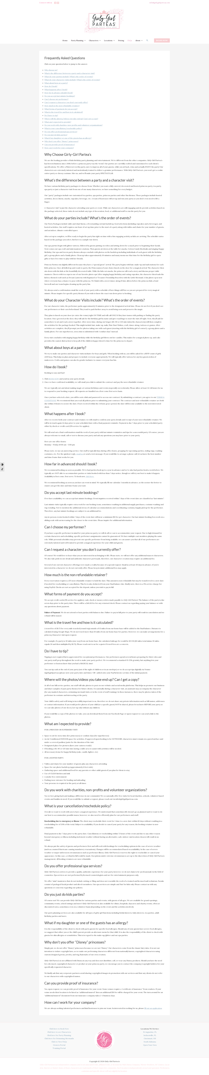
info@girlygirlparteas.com (159, 3)
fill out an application (153, 1008)
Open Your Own (150, 1045)
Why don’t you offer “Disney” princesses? (61, 141)
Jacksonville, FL (149, 1035)
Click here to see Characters (59, 1032)
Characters (93, 40)
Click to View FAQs (59, 1042)
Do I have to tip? (51, 115)
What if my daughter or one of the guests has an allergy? (68, 138)
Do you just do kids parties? (55, 135)
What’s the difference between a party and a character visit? (69, 73)
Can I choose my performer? (56, 99)
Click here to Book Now (59, 1029)
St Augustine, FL (150, 1032)
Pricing (121, 40)
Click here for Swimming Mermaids (59, 1038)
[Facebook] (55, 3)
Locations (108, 40)
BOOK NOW (54, 379)
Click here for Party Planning (59, 1035)
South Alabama (150, 1042)
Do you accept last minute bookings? (59, 96)
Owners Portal (59, 1045)
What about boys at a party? (56, 83)
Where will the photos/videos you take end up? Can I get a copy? (71, 119)
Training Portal (59, 1048)
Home (65, 40)
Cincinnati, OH (150, 1038)
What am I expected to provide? (57, 122)
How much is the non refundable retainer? (62, 106)
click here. (90, 476)
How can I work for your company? (59, 148)
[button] (84, 40)
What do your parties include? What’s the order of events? (68, 76)
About (137, 40)
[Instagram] (58, 3)
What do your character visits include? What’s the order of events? (72, 80)
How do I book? (50, 86)
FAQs (130, 40)
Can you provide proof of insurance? (59, 144)
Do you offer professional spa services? (60, 132)
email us (79, 454)
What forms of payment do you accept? (61, 109)
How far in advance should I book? (58, 93)
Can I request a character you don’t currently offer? (66, 102)
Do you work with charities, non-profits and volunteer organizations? (73, 125)
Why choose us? (51, 70)
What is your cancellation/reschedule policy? (63, 128)
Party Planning (77, 40)
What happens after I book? (55, 89)
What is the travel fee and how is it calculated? (63, 112)
